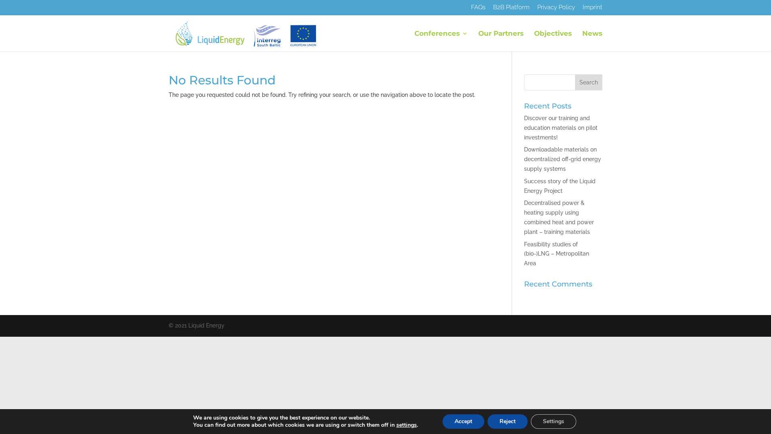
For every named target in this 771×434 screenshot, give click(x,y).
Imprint (592, 7)
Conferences (437, 34)
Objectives (553, 34)
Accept (463, 421)
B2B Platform (511, 7)
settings (406, 425)
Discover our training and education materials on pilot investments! (561, 128)
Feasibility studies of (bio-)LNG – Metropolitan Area (556, 254)
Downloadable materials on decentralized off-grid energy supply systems (562, 159)
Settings (553, 421)
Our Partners (501, 34)
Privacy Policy (556, 7)
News (592, 34)
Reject (508, 421)
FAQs (478, 7)
